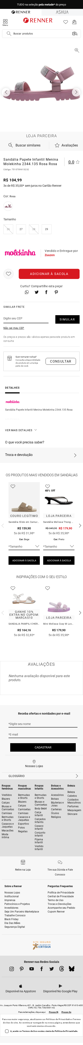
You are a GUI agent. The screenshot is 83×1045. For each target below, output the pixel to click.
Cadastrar (43, 747)
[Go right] (76, 92)
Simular (67, 319)
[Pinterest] (21, 969)
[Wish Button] (8, 274)
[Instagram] (11, 969)
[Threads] (61, 969)
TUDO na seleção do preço (41, 4)
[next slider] (2, 525)
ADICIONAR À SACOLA (24, 560)
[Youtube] (31, 969)
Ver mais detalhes (18, 430)
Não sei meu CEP (13, 328)
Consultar (61, 361)
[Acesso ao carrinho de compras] (74, 23)
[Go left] (6, 92)
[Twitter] (51, 969)
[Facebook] (41, 969)
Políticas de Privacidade (58, 1019)
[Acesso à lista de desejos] (65, 23)
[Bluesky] (71, 969)
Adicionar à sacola (49, 274)
